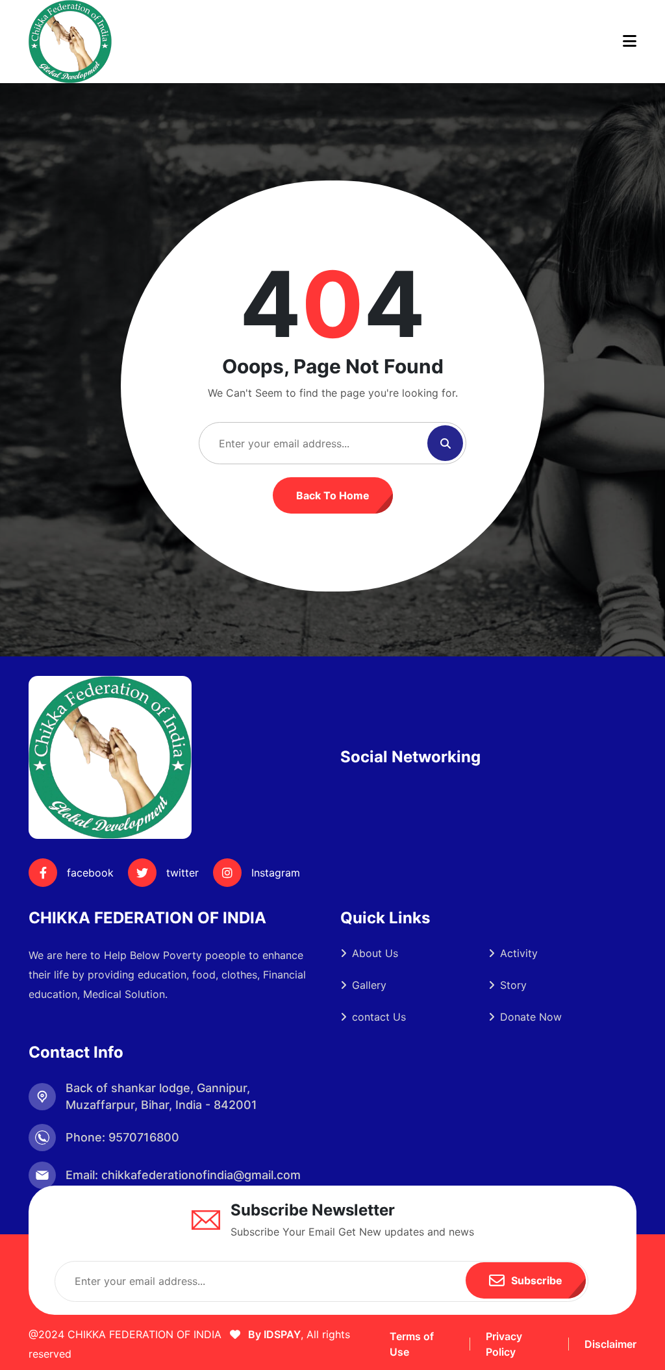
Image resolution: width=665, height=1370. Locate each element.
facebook (90, 872)
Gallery (369, 984)
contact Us (379, 1016)
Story (513, 984)
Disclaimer (610, 1344)
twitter (182, 872)
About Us (375, 953)
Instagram (275, 872)
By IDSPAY (273, 1334)
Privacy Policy (504, 1344)
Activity (519, 953)
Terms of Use (412, 1344)
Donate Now (531, 1016)
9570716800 (143, 1137)
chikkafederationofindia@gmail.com (201, 1175)
